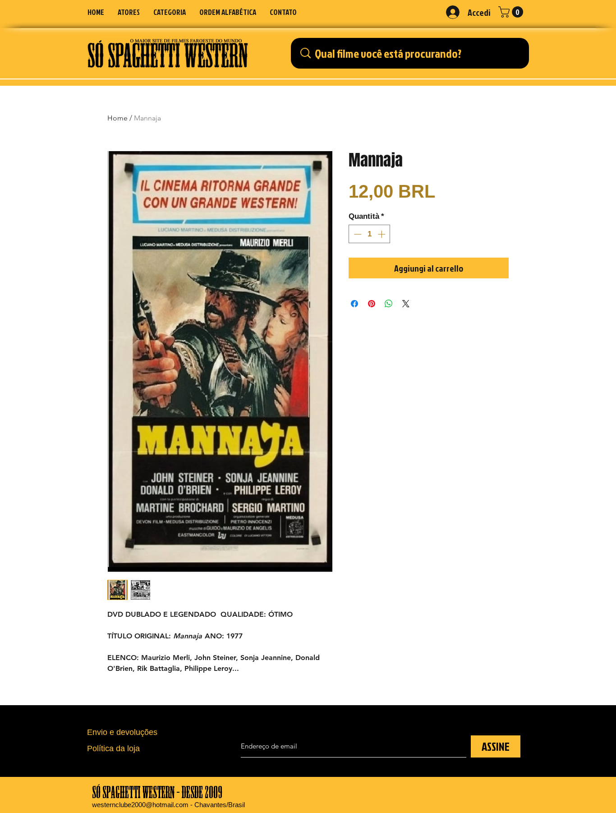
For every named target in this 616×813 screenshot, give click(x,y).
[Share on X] (405, 303)
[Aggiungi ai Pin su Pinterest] (371, 303)
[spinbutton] (369, 234)
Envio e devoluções (122, 732)
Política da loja (113, 748)
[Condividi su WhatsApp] (388, 303)
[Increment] (382, 234)
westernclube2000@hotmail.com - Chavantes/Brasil (168, 804)
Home (117, 118)
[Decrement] (356, 234)
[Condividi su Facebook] (354, 303)
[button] (170, 12)
